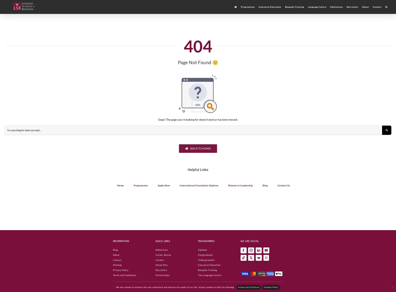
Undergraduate (206, 260)
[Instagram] (251, 250)
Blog (265, 185)
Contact (117, 260)
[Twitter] (251, 258)
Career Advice (163, 254)
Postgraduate (205, 254)
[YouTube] (266, 250)
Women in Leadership (240, 185)
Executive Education (209, 265)
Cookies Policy (271, 287)
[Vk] (259, 258)
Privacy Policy (120, 270)
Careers (159, 260)
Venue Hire (161, 265)
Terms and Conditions (124, 275)
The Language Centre (209, 275)
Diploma (202, 249)
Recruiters (161, 270)
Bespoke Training (207, 270)
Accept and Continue (248, 287)
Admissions (161, 249)
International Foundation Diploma (199, 185)
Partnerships (162, 275)
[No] (392, 287)
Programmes (141, 185)
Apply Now (164, 185)
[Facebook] (244, 250)
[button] (386, 7)
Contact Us (284, 185)
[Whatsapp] (266, 258)
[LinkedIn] (259, 250)
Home (120, 185)
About (116, 254)
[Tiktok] (244, 258)
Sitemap (117, 265)
